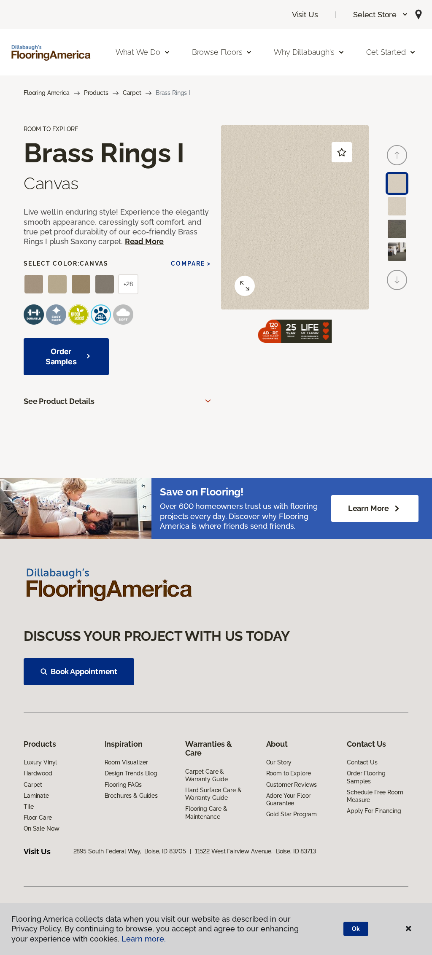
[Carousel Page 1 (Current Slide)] (397, 183)
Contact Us (362, 762)
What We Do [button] (138, 52)
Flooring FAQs (123, 784)
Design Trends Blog (131, 773)
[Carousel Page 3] (397, 229)
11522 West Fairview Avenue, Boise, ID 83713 (255, 851)
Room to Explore (288, 773)
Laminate (36, 795)
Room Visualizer (126, 762)
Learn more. (144, 938)
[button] (380, 14)
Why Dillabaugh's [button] (304, 52)
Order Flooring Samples (366, 777)
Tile (28, 806)
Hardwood (38, 773)
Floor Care (38, 817)
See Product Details (59, 401)
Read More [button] (144, 241)
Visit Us (305, 14)
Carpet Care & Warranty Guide (206, 775)
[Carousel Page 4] (397, 251)
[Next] (397, 280)
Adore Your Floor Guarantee (288, 799)
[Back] (397, 155)
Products (96, 92)
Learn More (368, 508)
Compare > (191, 263)
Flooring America (47, 92)
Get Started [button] (386, 52)
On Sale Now (41, 828)
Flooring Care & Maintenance (206, 812)
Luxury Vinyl (40, 762)
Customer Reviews (291, 784)
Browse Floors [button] (217, 52)
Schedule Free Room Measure (375, 796)
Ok (356, 928)
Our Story (279, 762)
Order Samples (61, 356)
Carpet (132, 92)
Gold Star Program (291, 814)
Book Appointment (84, 671)
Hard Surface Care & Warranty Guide (213, 794)
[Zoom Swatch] (245, 286)
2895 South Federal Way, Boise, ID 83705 (129, 851)
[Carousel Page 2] (397, 206)
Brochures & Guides (131, 795)
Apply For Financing (374, 810)
